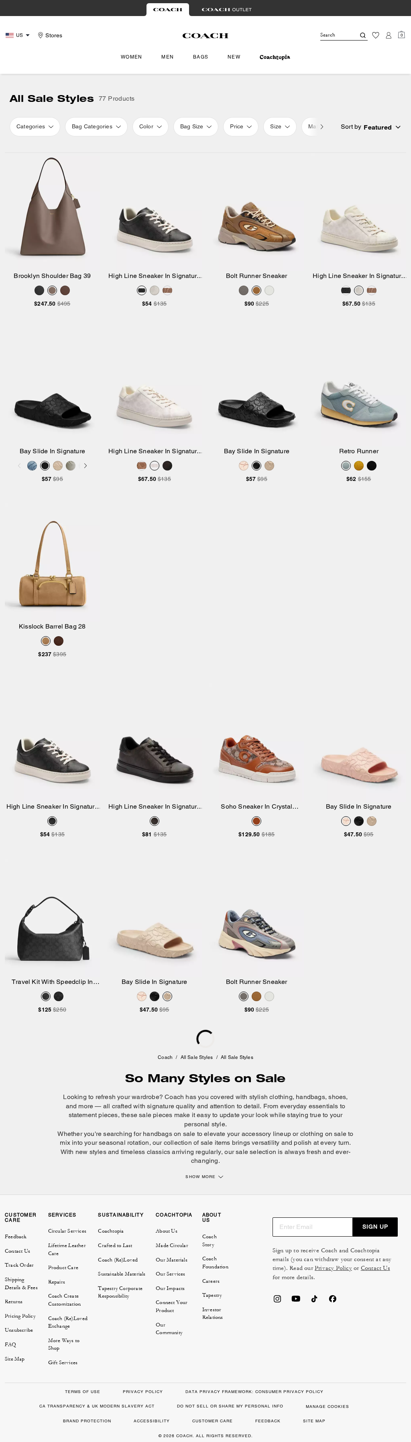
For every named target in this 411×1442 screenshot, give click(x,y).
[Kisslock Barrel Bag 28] (52, 562)
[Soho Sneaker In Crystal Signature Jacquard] (256, 742)
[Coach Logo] (206, 36)
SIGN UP (375, 1226)
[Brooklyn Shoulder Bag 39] (52, 212)
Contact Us (375, 1268)
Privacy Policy (333, 1268)
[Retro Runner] (359, 387)
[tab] (167, 9)
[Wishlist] (375, 35)
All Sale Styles (197, 1057)
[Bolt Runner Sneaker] (256, 212)
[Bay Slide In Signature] (52, 387)
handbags (310, 1097)
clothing (281, 1097)
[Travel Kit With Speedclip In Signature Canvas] (52, 918)
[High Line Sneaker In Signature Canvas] (154, 212)
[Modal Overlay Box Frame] (290, 1351)
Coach (165, 1057)
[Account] (388, 35)
